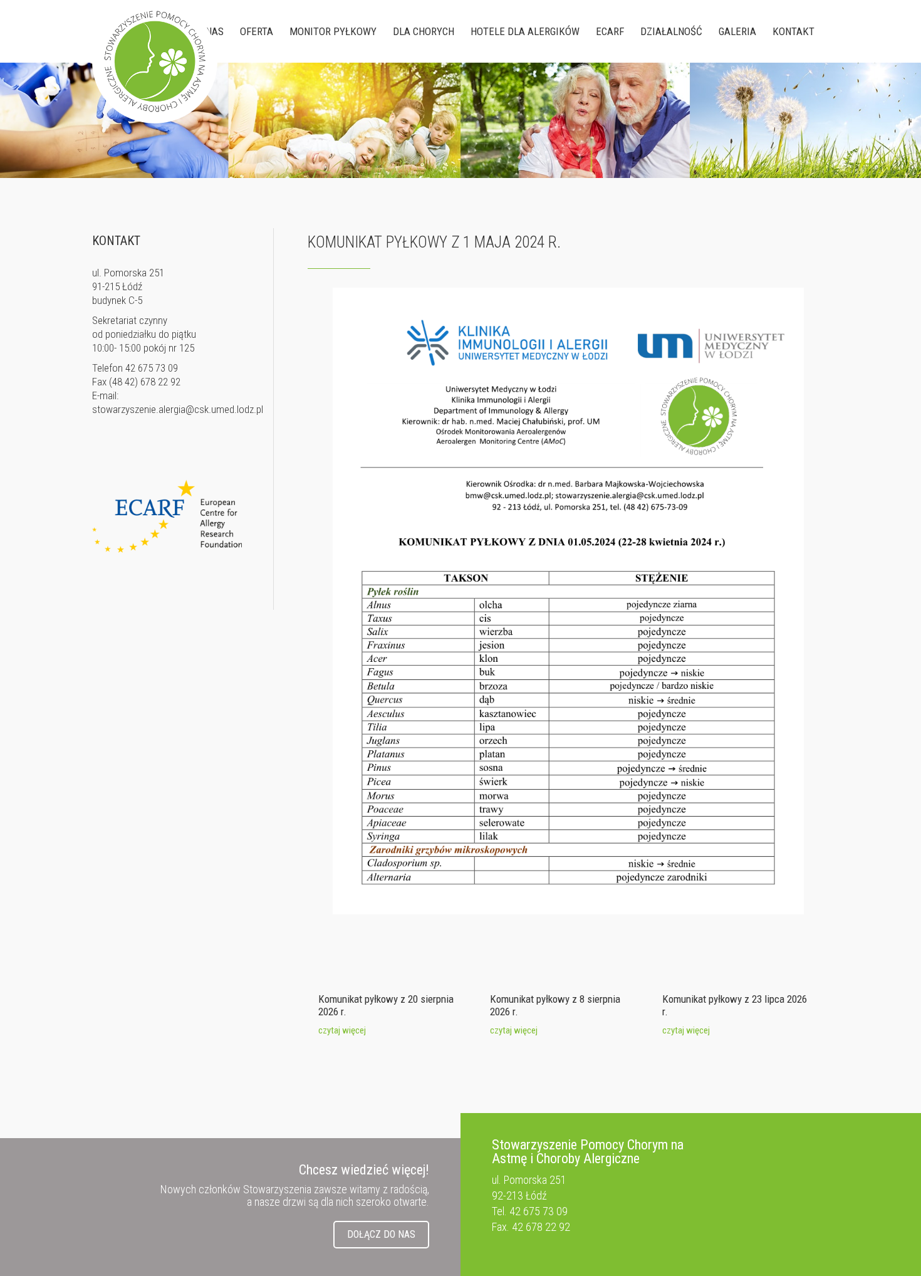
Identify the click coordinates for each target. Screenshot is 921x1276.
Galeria (737, 31)
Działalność (671, 31)
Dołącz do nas (381, 1234)
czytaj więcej (342, 1030)
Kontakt (793, 31)
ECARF (610, 31)
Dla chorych (423, 31)
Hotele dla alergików (525, 31)
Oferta (256, 31)
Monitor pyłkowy (333, 31)
